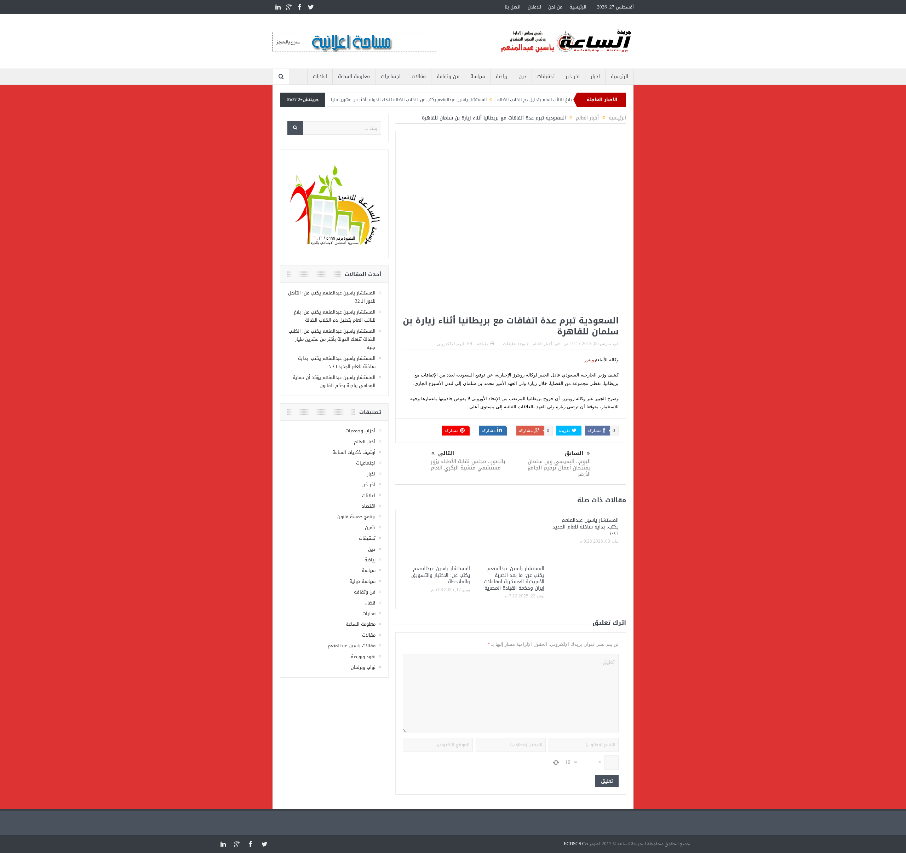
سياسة (477, 76)
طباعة (482, 343)
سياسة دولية (362, 581)
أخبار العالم (542, 343)
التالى (446, 453)
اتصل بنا (513, 6)
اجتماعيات (391, 76)
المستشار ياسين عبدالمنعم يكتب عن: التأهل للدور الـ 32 (331, 296)
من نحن (555, 6)
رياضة (502, 76)
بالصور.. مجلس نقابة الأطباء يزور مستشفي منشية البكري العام (468, 464)
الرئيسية (577, 6)
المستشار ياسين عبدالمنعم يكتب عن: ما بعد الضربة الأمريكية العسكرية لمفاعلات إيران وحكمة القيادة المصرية (514, 578)
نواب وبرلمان (363, 667)
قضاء (370, 602)
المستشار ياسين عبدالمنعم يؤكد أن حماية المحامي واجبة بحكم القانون (334, 381)
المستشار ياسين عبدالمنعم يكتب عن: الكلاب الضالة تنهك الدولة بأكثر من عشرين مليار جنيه (426, 100)
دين (522, 76)
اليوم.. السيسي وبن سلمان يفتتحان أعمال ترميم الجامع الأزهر (559, 467)
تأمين (370, 527)
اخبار (595, 76)
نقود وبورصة (363, 656)
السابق (573, 453)
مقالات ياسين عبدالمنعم (351, 645)
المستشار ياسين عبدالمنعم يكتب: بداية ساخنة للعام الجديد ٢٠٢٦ (585, 526)
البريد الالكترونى (451, 343)
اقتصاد (368, 506)
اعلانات (320, 76)
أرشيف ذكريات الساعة (353, 452)
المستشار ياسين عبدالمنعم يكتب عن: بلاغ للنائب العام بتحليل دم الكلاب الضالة (334, 316)
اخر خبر (573, 76)
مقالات (419, 76)
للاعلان (534, 6)
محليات (368, 613)
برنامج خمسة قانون (356, 516)
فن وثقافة (448, 76)
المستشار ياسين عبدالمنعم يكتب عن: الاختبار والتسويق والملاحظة (440, 575)
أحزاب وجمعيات (360, 430)
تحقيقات (546, 76)
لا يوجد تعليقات (516, 343)
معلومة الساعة (354, 76)
